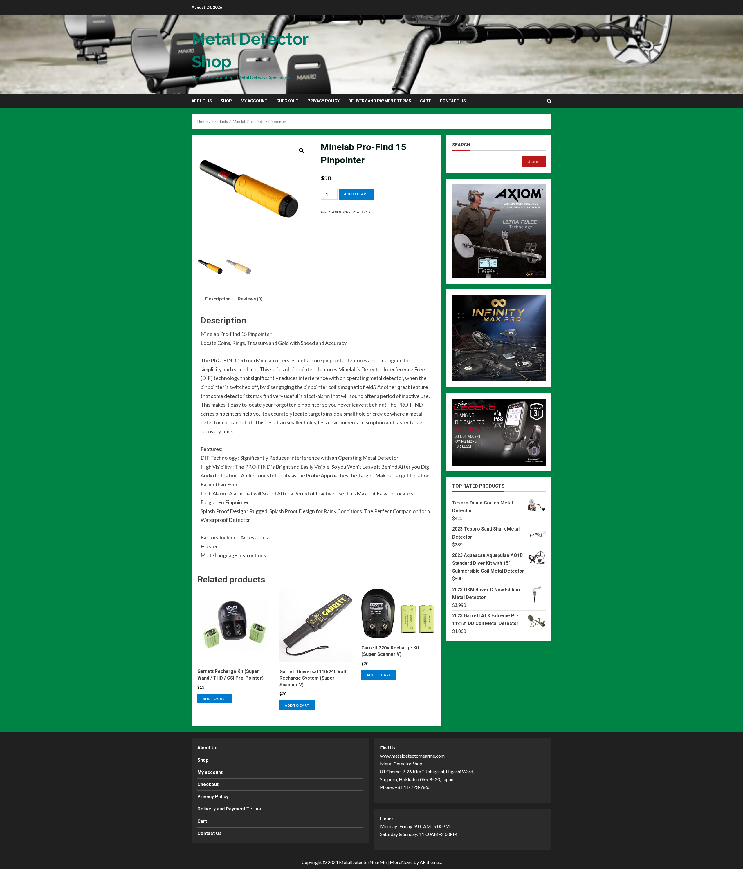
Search (461, 145)
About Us (202, 101)
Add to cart (356, 194)
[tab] (218, 298)
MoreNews (401, 862)
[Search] (549, 101)
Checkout (287, 101)
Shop (226, 101)
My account (254, 101)
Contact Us (453, 101)
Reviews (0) (250, 298)
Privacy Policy (323, 101)
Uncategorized (356, 211)
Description (218, 298)
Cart (425, 101)
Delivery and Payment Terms (379, 101)
